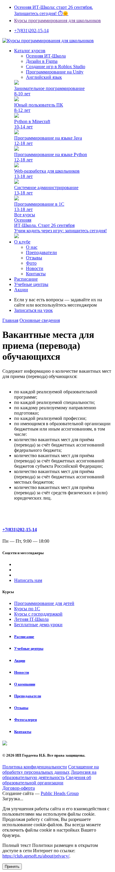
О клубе (22, 241)
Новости (34, 268)
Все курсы (24, 214)
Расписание (26, 279)
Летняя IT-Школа (31, 619)
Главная (10, 320)
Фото (31, 263)
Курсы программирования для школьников (57, 20)
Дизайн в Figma (42, 61)
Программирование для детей (44, 603)
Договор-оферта (18, 788)
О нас (31, 247)
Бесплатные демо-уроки (38, 624)
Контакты (36, 273)
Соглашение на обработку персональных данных (50, 769)
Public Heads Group (60, 793)
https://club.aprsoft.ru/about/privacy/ (35, 855)
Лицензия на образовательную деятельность (49, 775)
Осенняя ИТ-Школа (46, 55)
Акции (21, 289)
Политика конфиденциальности (34, 766)
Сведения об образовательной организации (46, 780)
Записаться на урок (33, 310)
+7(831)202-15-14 (19, 529)
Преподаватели (41, 252)
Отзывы (34, 257)
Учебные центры (31, 284)
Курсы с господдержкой (38, 613)
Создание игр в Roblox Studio (55, 66)
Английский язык (44, 77)
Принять (12, 866)
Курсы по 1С (27, 608)
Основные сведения (39, 320)
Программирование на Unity (54, 71)
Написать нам (28, 580)
